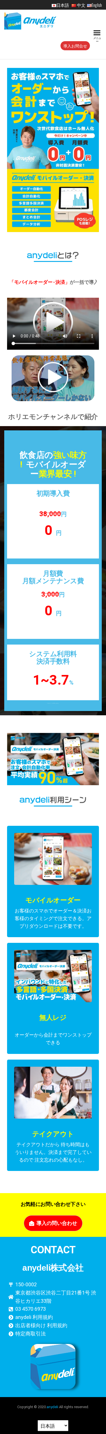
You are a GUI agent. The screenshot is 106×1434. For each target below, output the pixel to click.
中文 (81, 5)
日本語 (63, 5)
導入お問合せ (75, 46)
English (97, 5)
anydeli (52, 1407)
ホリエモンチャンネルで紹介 (53, 417)
